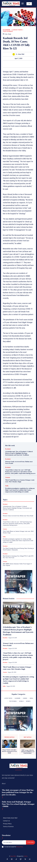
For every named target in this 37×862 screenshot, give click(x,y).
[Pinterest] (21, 64)
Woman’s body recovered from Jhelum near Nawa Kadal (18, 515)
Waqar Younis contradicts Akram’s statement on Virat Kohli (9, 751)
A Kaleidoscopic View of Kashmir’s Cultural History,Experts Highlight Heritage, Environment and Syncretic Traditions (19, 453)
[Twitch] (21, 859)
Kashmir (6, 30)
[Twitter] (16, 64)
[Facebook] (12, 64)
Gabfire (26, 856)
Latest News (17, 30)
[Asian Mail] (14, 54)
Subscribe (30, 842)
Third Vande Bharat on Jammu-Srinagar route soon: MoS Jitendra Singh (19, 480)
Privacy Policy (19, 846)
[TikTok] (16, 859)
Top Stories (8, 31)
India (6, 485)
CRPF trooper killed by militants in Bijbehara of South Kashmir (27, 751)
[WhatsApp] (25, 64)
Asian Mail (21, 54)
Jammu (7, 477)
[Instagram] (12, 859)
